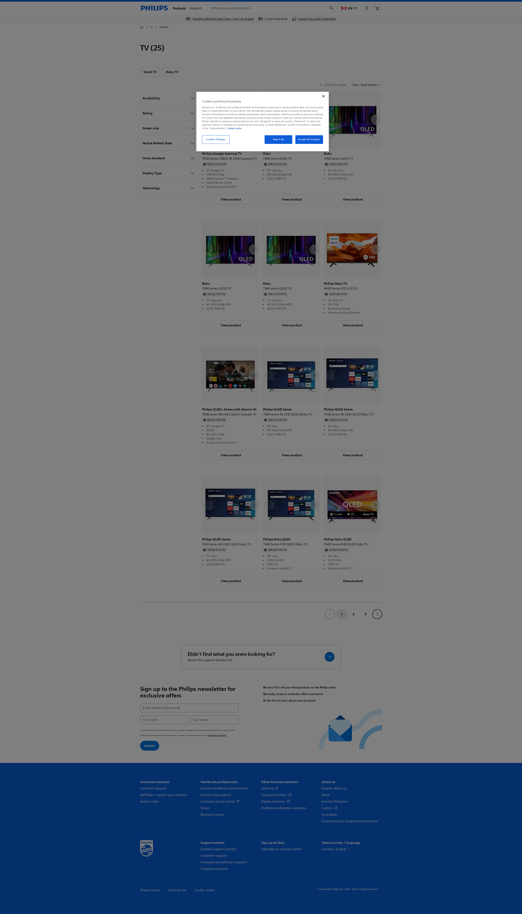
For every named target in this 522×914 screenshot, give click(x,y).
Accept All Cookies (309, 139)
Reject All (278, 139)
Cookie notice (234, 128)
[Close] (323, 96)
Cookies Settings (215, 139)
